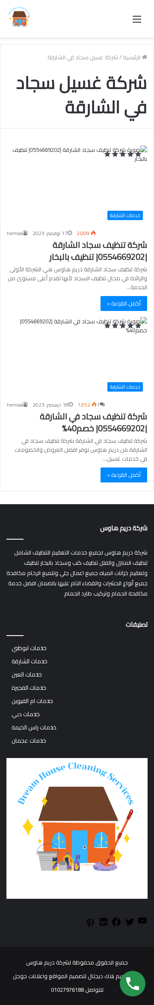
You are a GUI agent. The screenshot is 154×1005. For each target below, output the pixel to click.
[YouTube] (142, 923)
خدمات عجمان (29, 740)
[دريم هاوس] (19, 19)
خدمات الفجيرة (29, 687)
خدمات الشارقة (29, 661)
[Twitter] (129, 925)
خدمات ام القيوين (32, 701)
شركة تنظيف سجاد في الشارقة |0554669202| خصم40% (93, 422)
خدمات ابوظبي (29, 648)
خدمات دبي (26, 714)
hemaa (15, 233)
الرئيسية (132, 57)
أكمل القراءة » (124, 303)
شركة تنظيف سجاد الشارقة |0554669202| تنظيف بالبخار (98, 250)
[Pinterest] (90, 926)
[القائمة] (137, 22)
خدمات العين (27, 674)
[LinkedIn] (103, 925)
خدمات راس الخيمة (34, 727)
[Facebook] (116, 925)
